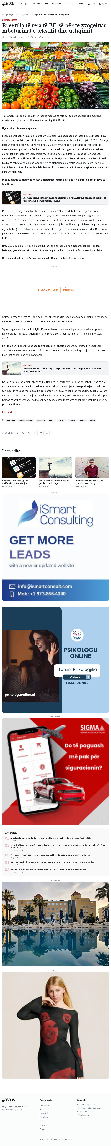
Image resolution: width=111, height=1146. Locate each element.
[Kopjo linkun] (47, 433)
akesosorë (11, 420)
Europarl (7, 412)
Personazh (56, 4)
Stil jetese (69, 4)
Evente (80, 4)
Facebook (84, 1111)
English (104, 4)
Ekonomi (43, 1125)
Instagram (84, 1115)
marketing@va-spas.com (90, 1108)
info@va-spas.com (87, 1104)
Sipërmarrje (36, 4)
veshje (92, 420)
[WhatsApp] (23, 433)
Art (46, 4)
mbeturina (41, 420)
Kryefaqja (23, 4)
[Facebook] (17, 433)
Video (42, 1129)
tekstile (72, 420)
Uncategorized (22, 14)
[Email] (41, 433)
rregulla (61, 420)
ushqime (82, 420)
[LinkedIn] (35, 433)
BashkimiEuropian (26, 420)
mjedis (51, 420)
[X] (29, 433)
